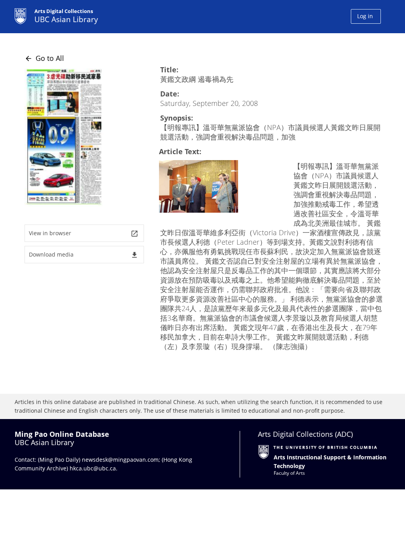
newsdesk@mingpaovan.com (120, 459)
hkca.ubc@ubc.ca (93, 468)
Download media (83, 255)
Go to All (44, 58)
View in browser (83, 233)
